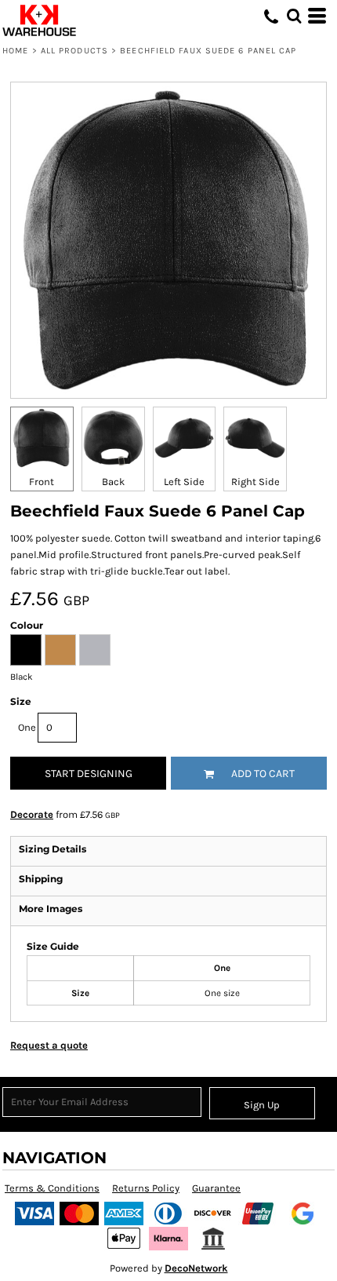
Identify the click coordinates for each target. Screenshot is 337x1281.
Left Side (184, 481)
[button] (294, 16)
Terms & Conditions (52, 1188)
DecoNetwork (196, 1268)
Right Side (255, 481)
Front (41, 481)
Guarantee (216, 1188)
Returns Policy (145, 1188)
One (27, 727)
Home (15, 51)
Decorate (31, 814)
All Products (74, 51)
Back (113, 481)
